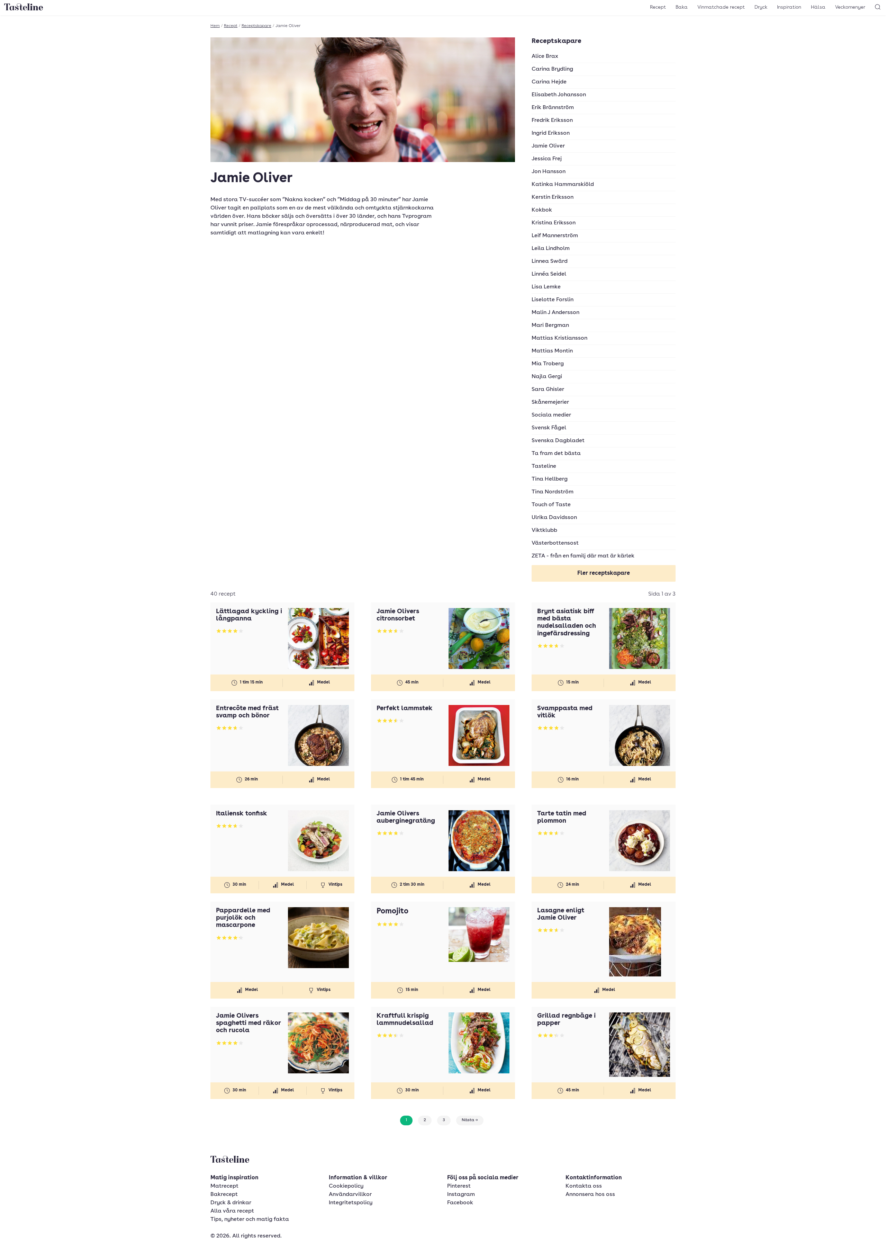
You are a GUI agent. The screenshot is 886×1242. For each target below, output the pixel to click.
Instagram (461, 1194)
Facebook (460, 1203)
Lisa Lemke (546, 287)
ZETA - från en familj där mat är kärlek (583, 556)
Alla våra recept (232, 1211)
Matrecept (224, 1186)
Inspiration (789, 7)
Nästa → (470, 1120)
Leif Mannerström (555, 236)
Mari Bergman (550, 325)
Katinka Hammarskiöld (563, 184)
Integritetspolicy (350, 1203)
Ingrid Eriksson (551, 133)
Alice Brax (545, 56)
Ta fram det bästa (556, 453)
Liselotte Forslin (552, 300)
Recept (658, 7)
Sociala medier (551, 415)
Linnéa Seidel (549, 274)
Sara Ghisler (548, 389)
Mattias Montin (552, 351)
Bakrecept (224, 1194)
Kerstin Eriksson (552, 197)
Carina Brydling (552, 69)
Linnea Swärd (550, 261)
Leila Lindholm (551, 248)
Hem (215, 26)
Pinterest (459, 1186)
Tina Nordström (552, 492)
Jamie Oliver (548, 146)
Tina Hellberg (550, 479)
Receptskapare (256, 26)
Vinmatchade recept (721, 7)
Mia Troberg (548, 364)
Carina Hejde (549, 82)
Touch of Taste (551, 505)
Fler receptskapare (603, 573)
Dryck (760, 7)
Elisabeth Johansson (559, 95)
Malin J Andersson (555, 312)
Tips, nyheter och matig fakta (249, 1219)
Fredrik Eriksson (552, 120)
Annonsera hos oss (590, 1194)
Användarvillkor (350, 1194)
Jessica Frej (547, 159)
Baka (682, 7)
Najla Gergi (547, 376)
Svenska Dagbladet (558, 441)
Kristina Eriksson (554, 223)
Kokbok (542, 210)
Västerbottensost (555, 543)
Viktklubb (544, 530)
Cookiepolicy (346, 1186)
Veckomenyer (850, 7)
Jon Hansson (549, 172)
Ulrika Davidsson (554, 517)
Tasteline (544, 466)
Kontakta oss (584, 1186)
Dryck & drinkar (230, 1203)
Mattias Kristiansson (559, 338)
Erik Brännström (553, 107)
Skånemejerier (550, 402)
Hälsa (818, 7)
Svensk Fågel (549, 428)
